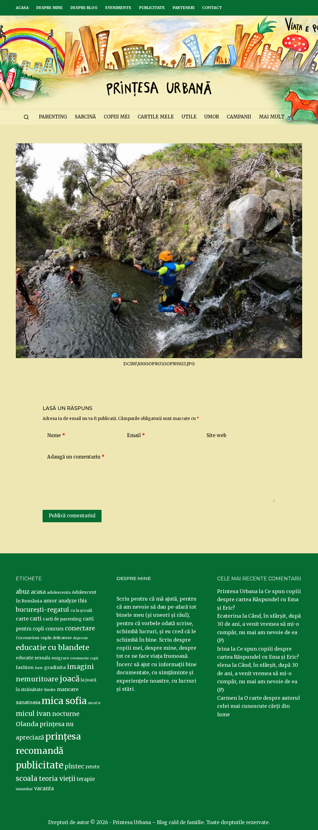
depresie (80, 638)
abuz (23, 591)
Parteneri (183, 7)
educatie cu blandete (52, 647)
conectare (80, 628)
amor (50, 600)
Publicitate (152, 7)
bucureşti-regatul (42, 609)
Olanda (27, 724)
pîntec (74, 766)
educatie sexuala (33, 658)
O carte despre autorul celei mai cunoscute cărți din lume (258, 706)
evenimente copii (84, 658)
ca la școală (81, 610)
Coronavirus (27, 637)
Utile (189, 117)
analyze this (72, 601)
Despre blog (84, 7)
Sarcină (85, 117)
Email (136, 435)
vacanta (44, 788)
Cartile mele (156, 117)
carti (36, 619)
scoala (27, 778)
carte (22, 619)
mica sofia (64, 701)
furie (39, 668)
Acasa (22, 7)
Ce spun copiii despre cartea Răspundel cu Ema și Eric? (259, 599)
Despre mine (49, 7)
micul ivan (33, 714)
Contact (212, 7)
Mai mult (271, 117)
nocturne (66, 713)
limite (50, 689)
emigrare (60, 658)
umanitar (24, 788)
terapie (86, 779)
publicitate (39, 765)
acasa (38, 591)
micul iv (94, 703)
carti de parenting (62, 619)
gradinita (55, 667)
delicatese (62, 637)
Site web (216, 435)
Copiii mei (117, 117)
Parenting (53, 117)
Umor (211, 117)
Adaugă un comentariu (76, 457)
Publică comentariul (72, 516)
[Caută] (26, 117)
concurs (54, 629)
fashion (25, 667)
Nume (56, 435)
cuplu (46, 637)
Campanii (239, 117)
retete (92, 767)
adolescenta (58, 592)
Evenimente (118, 7)
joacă (70, 679)
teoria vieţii (57, 779)
